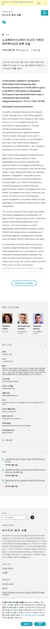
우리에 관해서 (7, 568)
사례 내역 (8, 440)
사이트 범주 (8, 517)
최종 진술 (36, 50)
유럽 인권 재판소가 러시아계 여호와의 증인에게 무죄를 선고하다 (23, 593)
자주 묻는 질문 (7, 584)
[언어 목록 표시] (39, 3)
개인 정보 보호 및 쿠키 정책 (31, 615)
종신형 (4, 588)
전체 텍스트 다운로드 (24, 283)
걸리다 (26, 624)
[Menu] (44, 13)
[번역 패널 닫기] (45, 3)
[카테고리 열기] (32, 517)
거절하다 (39, 624)
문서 (7, 34)
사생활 (4, 572)
